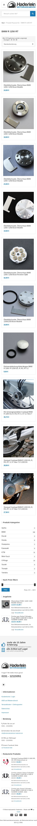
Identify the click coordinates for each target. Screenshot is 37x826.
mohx (18, 812)
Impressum (5, 712)
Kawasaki (5, 548)
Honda (4, 540)
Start (3, 23)
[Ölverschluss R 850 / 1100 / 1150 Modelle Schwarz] (6, 604)
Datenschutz (6, 708)
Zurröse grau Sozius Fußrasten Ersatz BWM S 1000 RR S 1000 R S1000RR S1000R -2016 (22, 618)
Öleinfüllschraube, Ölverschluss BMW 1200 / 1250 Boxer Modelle (17, 86)
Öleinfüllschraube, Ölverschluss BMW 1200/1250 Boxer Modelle (17, 320)
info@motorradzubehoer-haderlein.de (12, 733)
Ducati (4, 536)
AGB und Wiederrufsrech (10, 700)
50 (14, 40)
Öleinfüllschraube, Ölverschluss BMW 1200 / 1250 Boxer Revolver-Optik (17, 274)
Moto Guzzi (6, 556)
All (16, 40)
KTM (3, 552)
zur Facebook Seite (7, 747)
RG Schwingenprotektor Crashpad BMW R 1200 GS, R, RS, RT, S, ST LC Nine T (18, 413)
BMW (4, 532)
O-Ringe (5, 560)
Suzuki (4, 564)
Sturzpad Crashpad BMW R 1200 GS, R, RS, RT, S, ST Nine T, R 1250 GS (18, 461)
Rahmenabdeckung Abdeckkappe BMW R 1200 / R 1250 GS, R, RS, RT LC (18, 367)
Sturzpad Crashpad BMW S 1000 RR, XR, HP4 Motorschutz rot (23, 759)
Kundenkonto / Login (8, 696)
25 (11, 40)
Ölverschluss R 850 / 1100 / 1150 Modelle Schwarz (21, 602)
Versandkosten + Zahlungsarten (12, 704)
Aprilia (4, 528)
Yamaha (5, 573)
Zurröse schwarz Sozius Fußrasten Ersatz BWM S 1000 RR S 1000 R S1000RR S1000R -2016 (22, 774)
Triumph (5, 568)
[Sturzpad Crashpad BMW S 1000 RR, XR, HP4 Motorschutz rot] (6, 762)
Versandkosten (19, 613)
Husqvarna (6, 544)
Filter (5, 590)
